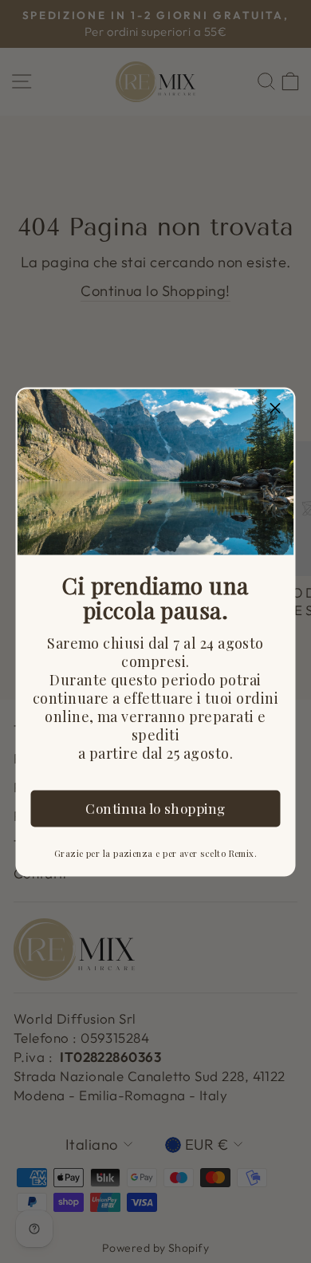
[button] (276, 407)
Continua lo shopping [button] (155, 807)
